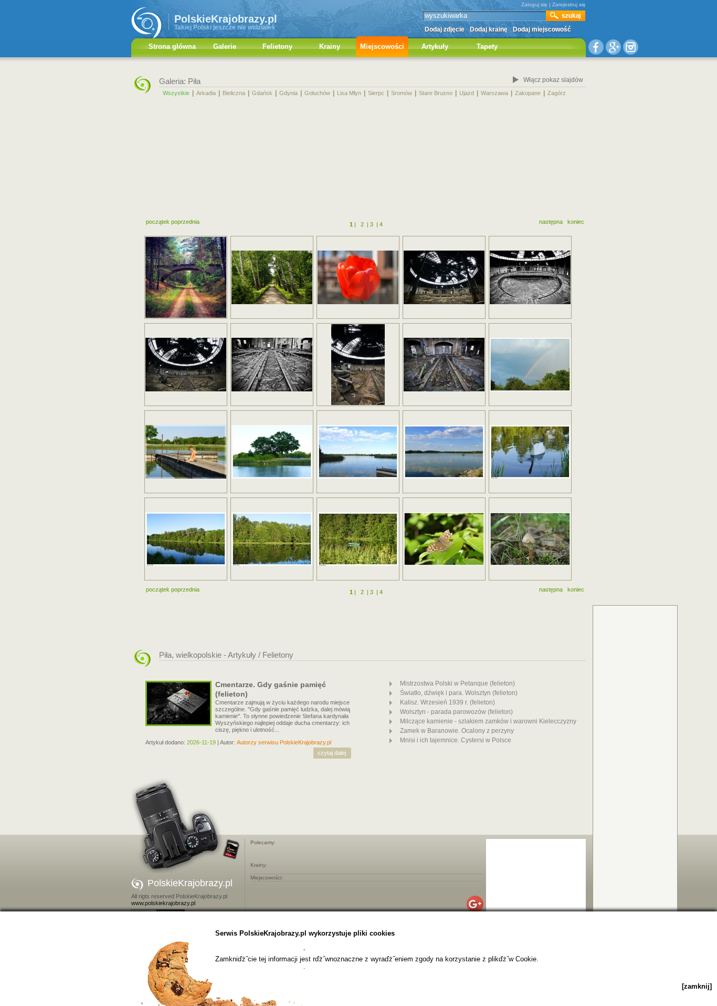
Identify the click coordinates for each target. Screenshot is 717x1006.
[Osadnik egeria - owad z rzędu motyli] (444, 539)
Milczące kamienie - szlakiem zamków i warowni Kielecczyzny (488, 721)
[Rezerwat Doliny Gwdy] (186, 539)
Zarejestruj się (569, 4)
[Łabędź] (530, 452)
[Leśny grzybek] (530, 539)
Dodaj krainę (489, 29)
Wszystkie (176, 93)
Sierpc (376, 93)
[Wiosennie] (358, 277)
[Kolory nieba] (530, 364)
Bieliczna (234, 93)
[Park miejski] (272, 277)
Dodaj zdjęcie (445, 29)
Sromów (401, 93)
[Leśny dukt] (186, 277)
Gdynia (288, 93)
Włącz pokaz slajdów (553, 80)
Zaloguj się (534, 4)
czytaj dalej (332, 753)
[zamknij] (697, 986)
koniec (575, 222)
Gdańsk (262, 93)
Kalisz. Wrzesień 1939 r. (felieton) (447, 702)
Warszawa (494, 93)
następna (551, 222)
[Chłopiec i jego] (186, 452)
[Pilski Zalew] (272, 452)
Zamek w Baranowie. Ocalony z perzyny (457, 730)
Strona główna (172, 46)
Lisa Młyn (349, 93)
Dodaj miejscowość (542, 29)
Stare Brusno (435, 93)
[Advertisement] (358, 159)
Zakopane (528, 93)
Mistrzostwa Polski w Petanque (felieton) (457, 683)
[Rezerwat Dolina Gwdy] (272, 539)
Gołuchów (317, 93)
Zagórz (556, 93)
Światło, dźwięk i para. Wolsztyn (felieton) (459, 693)
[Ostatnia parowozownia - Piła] (444, 277)
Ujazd (466, 93)
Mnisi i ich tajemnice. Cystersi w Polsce (455, 740)
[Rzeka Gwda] (358, 539)
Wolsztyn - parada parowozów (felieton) (456, 711)
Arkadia (206, 93)
